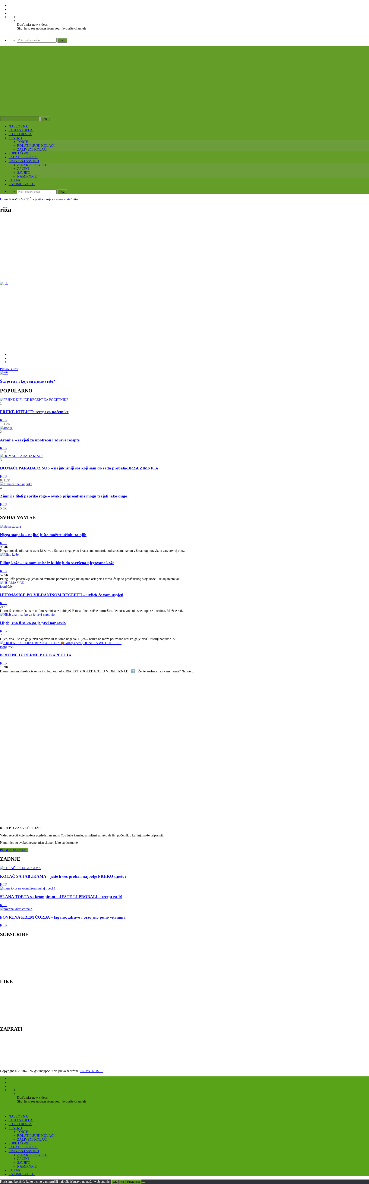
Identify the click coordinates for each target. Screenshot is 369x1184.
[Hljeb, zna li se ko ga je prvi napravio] (27, 614)
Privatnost (133, 1181)
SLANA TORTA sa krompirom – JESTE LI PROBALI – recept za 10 (61, 896)
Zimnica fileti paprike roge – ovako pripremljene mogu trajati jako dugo (63, 496)
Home (4, 199)
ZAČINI (23, 168)
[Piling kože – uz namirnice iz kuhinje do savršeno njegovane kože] (9, 554)
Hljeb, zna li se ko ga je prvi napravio (33, 623)
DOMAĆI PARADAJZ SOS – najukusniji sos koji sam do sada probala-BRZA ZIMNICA (79, 468)
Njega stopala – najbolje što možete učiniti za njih (43, 535)
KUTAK (15, 180)
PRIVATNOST (91, 1071)
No (122, 1181)
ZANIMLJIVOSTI (22, 184)
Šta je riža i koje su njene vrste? (51, 199)
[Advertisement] (128, 248)
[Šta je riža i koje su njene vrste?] (4, 373)
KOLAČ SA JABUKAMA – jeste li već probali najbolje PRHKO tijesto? (63, 876)
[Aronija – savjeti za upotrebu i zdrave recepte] (6, 428)
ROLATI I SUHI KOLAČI (35, 145)
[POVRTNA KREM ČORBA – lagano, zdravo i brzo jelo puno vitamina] (16, 909)
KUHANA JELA (21, 130)
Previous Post (9, 369)
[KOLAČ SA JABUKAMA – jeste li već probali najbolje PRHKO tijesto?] (20, 868)
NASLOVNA (18, 126)
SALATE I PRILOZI (23, 157)
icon (3, 586)
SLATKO (15, 138)
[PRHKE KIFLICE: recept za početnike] (34, 399)
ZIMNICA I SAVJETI (24, 161)
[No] (143, 1182)
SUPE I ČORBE (20, 153)
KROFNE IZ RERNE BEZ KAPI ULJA (35, 655)
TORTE (22, 142)
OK (115, 1181)
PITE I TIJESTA (20, 134)
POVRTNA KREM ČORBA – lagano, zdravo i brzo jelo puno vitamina (63, 917)
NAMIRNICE (27, 176)
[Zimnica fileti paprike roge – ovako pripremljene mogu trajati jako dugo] (16, 484)
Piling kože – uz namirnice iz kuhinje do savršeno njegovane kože (57, 563)
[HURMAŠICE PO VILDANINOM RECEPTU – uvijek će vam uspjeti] (12, 583)
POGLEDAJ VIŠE (14, 850)
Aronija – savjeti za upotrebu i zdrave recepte (39, 440)
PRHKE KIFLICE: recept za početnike (34, 412)
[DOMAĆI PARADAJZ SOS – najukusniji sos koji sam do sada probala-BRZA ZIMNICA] (21, 456)
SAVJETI (23, 172)
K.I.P (3, 420)
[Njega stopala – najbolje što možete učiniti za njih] (10, 526)
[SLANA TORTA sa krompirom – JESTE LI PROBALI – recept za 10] (28, 888)
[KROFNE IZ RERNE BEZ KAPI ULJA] (61, 643)
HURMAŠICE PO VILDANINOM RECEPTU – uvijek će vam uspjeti (61, 595)
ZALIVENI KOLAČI (32, 149)
